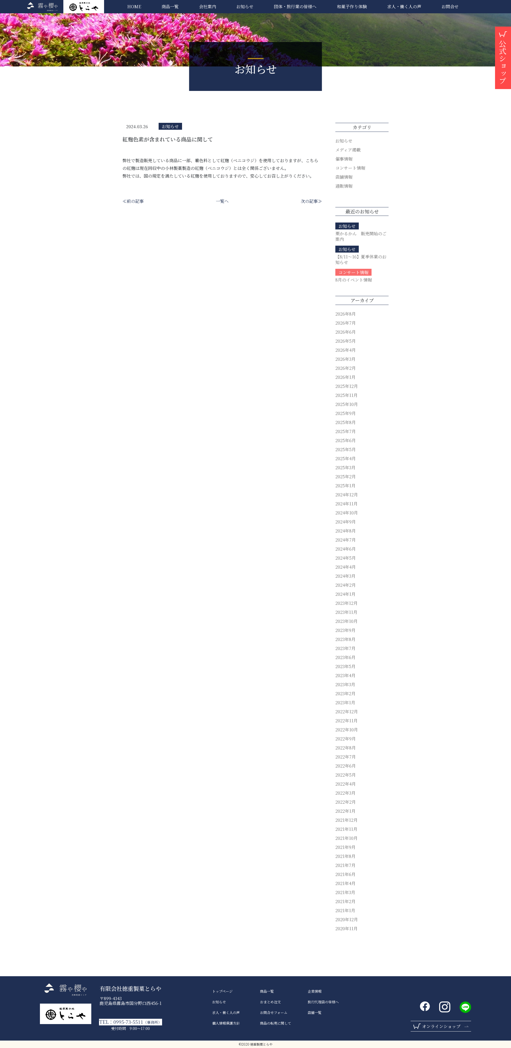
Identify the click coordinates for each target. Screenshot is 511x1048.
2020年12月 (346, 919)
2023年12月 (346, 603)
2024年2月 (345, 585)
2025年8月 (345, 422)
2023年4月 (345, 675)
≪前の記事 (133, 201)
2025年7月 (345, 431)
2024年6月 (345, 549)
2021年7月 (345, 865)
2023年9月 (345, 630)
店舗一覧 (315, 1012)
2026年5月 (345, 341)
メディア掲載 (348, 150)
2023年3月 (345, 684)
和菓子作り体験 (352, 6)
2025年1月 (345, 486)
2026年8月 (345, 314)
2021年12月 (346, 820)
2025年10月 (346, 404)
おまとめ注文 (270, 1002)
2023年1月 (345, 702)
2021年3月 (345, 892)
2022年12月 (346, 712)
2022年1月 (345, 811)
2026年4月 (345, 350)
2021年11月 (346, 829)
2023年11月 (346, 612)
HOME (134, 6)
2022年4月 (345, 784)
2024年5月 (345, 558)
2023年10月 (346, 621)
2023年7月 (345, 648)
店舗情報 (343, 177)
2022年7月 (345, 757)
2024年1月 (345, 594)
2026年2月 (345, 368)
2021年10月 (346, 838)
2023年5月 (345, 666)
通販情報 (343, 186)
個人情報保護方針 (226, 1023)
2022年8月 (345, 748)
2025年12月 (346, 386)
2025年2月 (345, 476)
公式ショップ (502, 62)
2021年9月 (345, 847)
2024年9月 (345, 522)
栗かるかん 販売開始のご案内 (360, 236)
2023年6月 (345, 657)
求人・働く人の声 (226, 1012)
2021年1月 (345, 910)
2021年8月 (345, 856)
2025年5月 (345, 449)
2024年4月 (345, 567)
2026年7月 (345, 323)
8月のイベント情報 (353, 280)
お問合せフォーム (273, 1012)
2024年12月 (346, 495)
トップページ (222, 991)
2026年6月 (345, 332)
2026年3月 (345, 359)
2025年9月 (345, 413)
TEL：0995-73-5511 (130, 1022)
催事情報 (343, 159)
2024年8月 (345, 531)
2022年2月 (345, 802)
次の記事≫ (311, 201)
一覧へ (222, 201)
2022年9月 (345, 739)
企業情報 (315, 991)
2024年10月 (346, 513)
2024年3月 (345, 576)
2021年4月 (345, 883)
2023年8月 (345, 639)
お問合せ (450, 6)
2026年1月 (345, 377)
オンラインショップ (441, 1026)
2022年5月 (345, 775)
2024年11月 (346, 504)
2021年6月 (345, 874)
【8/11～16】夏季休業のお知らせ (360, 259)
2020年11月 (346, 928)
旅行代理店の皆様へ (323, 1002)
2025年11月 (346, 395)
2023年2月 (345, 693)
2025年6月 (345, 440)
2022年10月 (346, 730)
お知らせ (244, 6)
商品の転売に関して (275, 1023)
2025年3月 (345, 467)
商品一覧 (170, 6)
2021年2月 (345, 901)
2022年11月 (346, 721)
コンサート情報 (350, 168)
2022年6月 (345, 766)
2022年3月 (345, 793)
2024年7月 (345, 540)
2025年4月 (345, 458)
